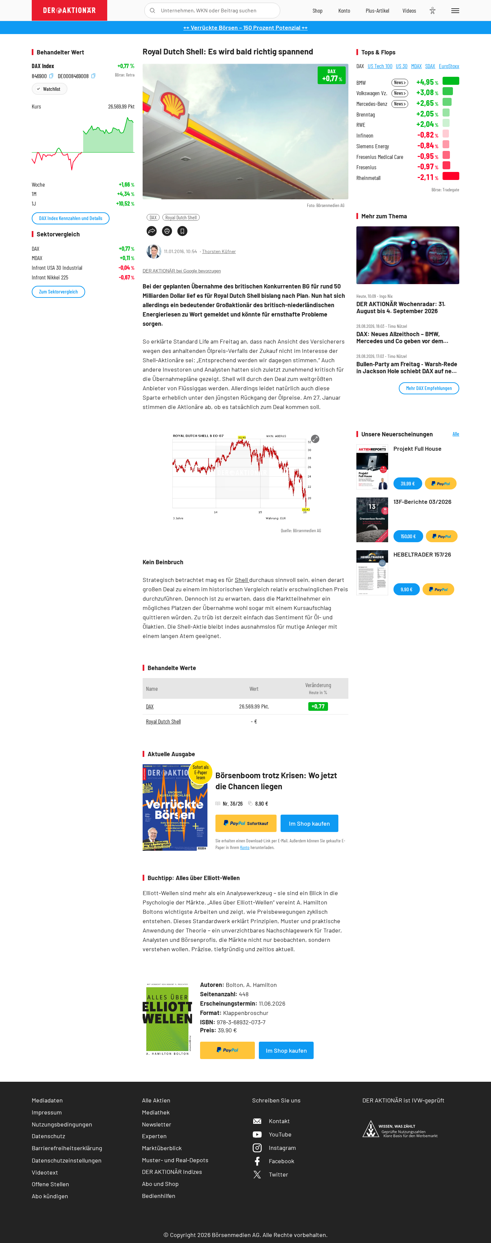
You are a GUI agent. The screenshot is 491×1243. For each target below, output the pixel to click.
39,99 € (408, 483)
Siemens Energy (372, 146)
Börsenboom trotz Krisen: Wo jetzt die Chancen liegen (276, 780)
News (399, 82)
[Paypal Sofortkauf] (227, 1050)
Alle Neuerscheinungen (447, 434)
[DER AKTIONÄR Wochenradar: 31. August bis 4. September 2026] (407, 255)
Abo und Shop (160, 1183)
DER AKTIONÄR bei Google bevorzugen (182, 270)
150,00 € (408, 536)
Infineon (364, 135)
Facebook (281, 1161)
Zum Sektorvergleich (58, 291)
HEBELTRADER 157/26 (422, 554)
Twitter (278, 1174)
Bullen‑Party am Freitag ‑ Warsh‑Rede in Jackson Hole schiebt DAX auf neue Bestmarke (407, 367)
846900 (40, 75)
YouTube (280, 1134)
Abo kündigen (50, 1196)
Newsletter (156, 1124)
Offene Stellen (50, 1184)
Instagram (282, 1147)
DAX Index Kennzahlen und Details (70, 218)
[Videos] (409, 10)
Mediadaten (47, 1100)
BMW (361, 82)
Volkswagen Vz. (371, 92)
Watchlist (51, 88)
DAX (153, 217)
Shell (242, 579)
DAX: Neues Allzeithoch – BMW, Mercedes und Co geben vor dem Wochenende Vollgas (399, 337)
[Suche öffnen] (152, 10)
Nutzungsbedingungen (62, 1124)
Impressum (47, 1112)
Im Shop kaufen (309, 823)
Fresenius (366, 167)
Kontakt (279, 1120)
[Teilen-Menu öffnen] (152, 231)
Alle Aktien (156, 1100)
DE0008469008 (74, 75)
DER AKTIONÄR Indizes (172, 1171)
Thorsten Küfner (219, 251)
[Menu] (454, 10)
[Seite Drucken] (167, 231)
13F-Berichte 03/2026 (422, 501)
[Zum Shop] (317, 10)
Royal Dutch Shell (181, 217)
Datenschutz (48, 1136)
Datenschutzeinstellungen (67, 1160)
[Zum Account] (344, 10)
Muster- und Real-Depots (175, 1160)
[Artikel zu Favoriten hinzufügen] (182, 231)
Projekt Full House (417, 448)
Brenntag (365, 114)
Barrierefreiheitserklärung (67, 1148)
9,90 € (407, 589)
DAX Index (43, 65)
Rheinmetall (368, 177)
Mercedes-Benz (371, 103)
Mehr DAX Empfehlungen (429, 388)
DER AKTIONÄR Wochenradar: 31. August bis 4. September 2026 (401, 307)
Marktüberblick (162, 1148)
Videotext (45, 1172)
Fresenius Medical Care (379, 156)
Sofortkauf (257, 823)
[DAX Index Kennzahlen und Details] (83, 144)
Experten (154, 1136)
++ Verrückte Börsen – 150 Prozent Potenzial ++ (245, 27)
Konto (245, 847)
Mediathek (156, 1112)
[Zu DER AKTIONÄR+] (377, 10)
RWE (360, 124)
